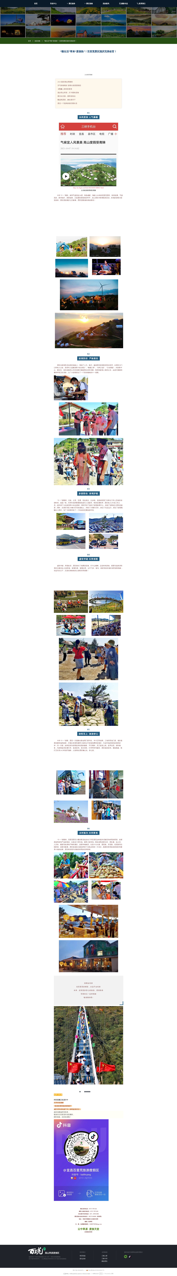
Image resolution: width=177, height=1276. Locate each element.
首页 (29, 41)
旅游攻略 (37, 41)
